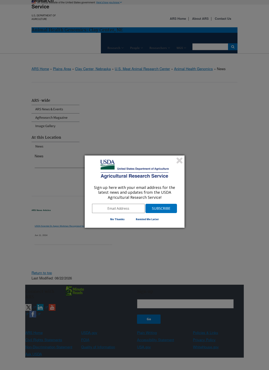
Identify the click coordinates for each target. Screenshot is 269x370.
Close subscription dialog (179, 160)
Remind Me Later (147, 219)
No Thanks (117, 219)
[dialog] (135, 191)
